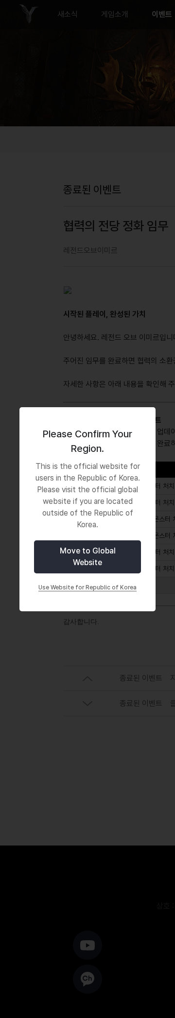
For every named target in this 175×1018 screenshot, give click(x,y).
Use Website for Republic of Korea (87, 587)
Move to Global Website (88, 556)
